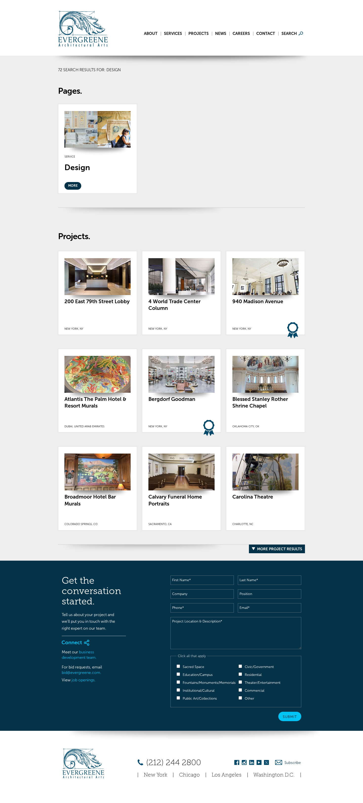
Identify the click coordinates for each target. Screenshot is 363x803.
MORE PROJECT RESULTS (279, 549)
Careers (241, 34)
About (151, 34)
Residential (253, 675)
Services (173, 34)
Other (249, 698)
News (220, 34)
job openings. (84, 680)
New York (155, 775)
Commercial (254, 690)
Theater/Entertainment (263, 683)
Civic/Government (259, 667)
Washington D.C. (274, 775)
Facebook (236, 763)
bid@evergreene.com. (81, 672)
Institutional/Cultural (198, 690)
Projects (198, 34)
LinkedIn (251, 763)
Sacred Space (193, 667)
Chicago (189, 775)
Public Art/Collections (200, 698)
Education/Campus (198, 675)
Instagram (244, 763)
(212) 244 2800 (172, 762)
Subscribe (292, 763)
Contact (265, 34)
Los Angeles (227, 775)
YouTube (259, 763)
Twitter (266, 763)
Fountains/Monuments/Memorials (209, 683)
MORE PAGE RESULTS (283, 212)
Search (289, 34)
